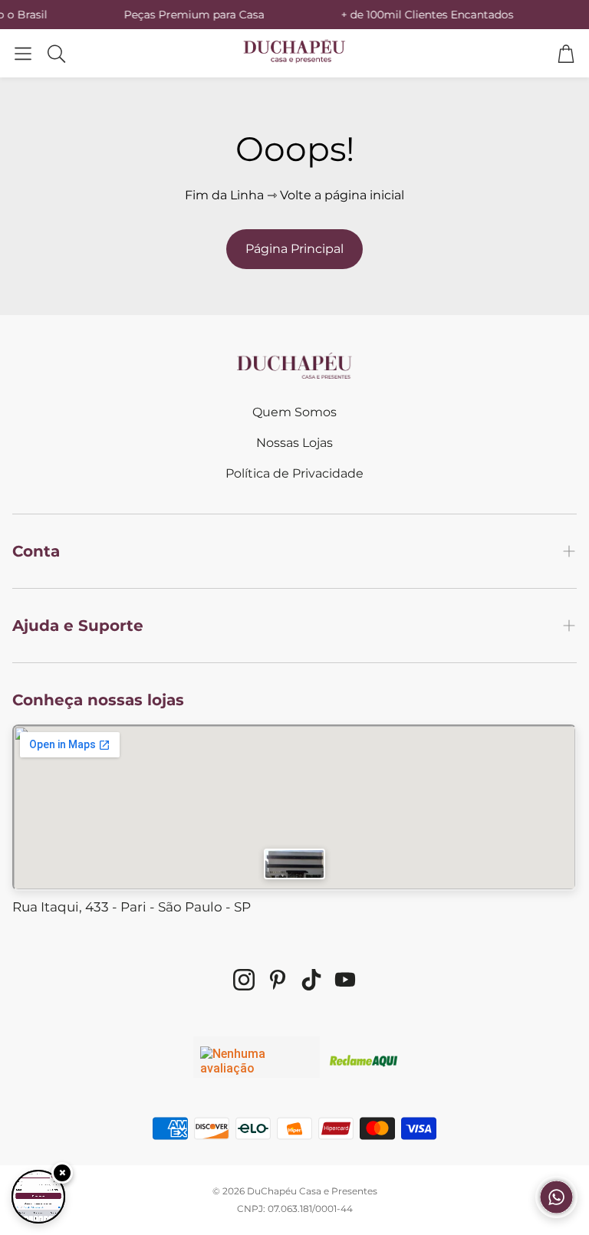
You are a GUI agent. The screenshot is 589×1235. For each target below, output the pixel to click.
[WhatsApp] (556, 1214)
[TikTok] (311, 979)
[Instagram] (244, 979)
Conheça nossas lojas (98, 700)
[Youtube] (345, 979)
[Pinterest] (277, 979)
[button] (23, 53)
